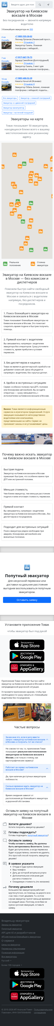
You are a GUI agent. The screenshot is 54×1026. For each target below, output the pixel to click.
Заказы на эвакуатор (12, 924)
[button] (31, 203)
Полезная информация (13, 952)
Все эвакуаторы (10, 98)
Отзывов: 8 (29, 84)
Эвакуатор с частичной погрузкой (18, 112)
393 (31, 29)
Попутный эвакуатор (12, 928)
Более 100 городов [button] (11, 965)
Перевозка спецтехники (13, 948)
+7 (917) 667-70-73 (23, 57)
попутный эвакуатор (38, 835)
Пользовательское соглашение (43, 1011)
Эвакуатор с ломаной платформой (35, 98)
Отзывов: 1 (29, 63)
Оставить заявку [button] (27, 600)
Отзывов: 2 (29, 42)
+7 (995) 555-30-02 (23, 36)
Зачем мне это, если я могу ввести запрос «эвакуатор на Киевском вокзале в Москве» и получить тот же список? (25, 739)
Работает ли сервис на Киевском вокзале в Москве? (22, 768)
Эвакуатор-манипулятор (13, 108)
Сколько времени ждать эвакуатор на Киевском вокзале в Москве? (24, 787)
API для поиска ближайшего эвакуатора (21, 936)
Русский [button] (6, 960)
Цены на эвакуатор (11, 944)
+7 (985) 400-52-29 (23, 78)
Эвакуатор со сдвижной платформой (19, 103)
